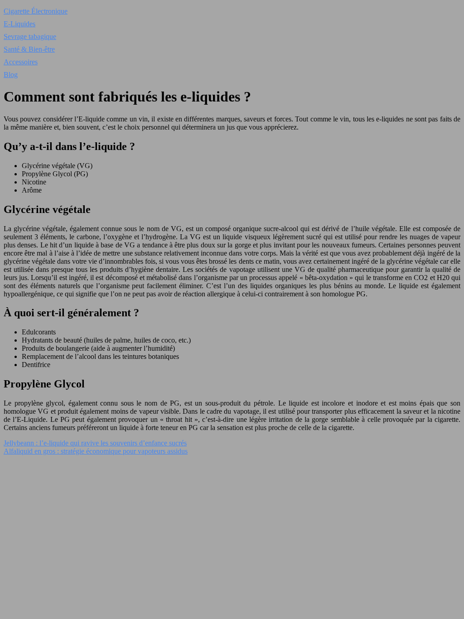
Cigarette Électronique (36, 11)
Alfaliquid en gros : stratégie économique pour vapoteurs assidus (96, 451)
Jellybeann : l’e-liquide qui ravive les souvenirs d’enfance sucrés (95, 443)
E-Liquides (19, 24)
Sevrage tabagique (30, 36)
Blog (11, 74)
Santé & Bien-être (29, 49)
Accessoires (21, 62)
